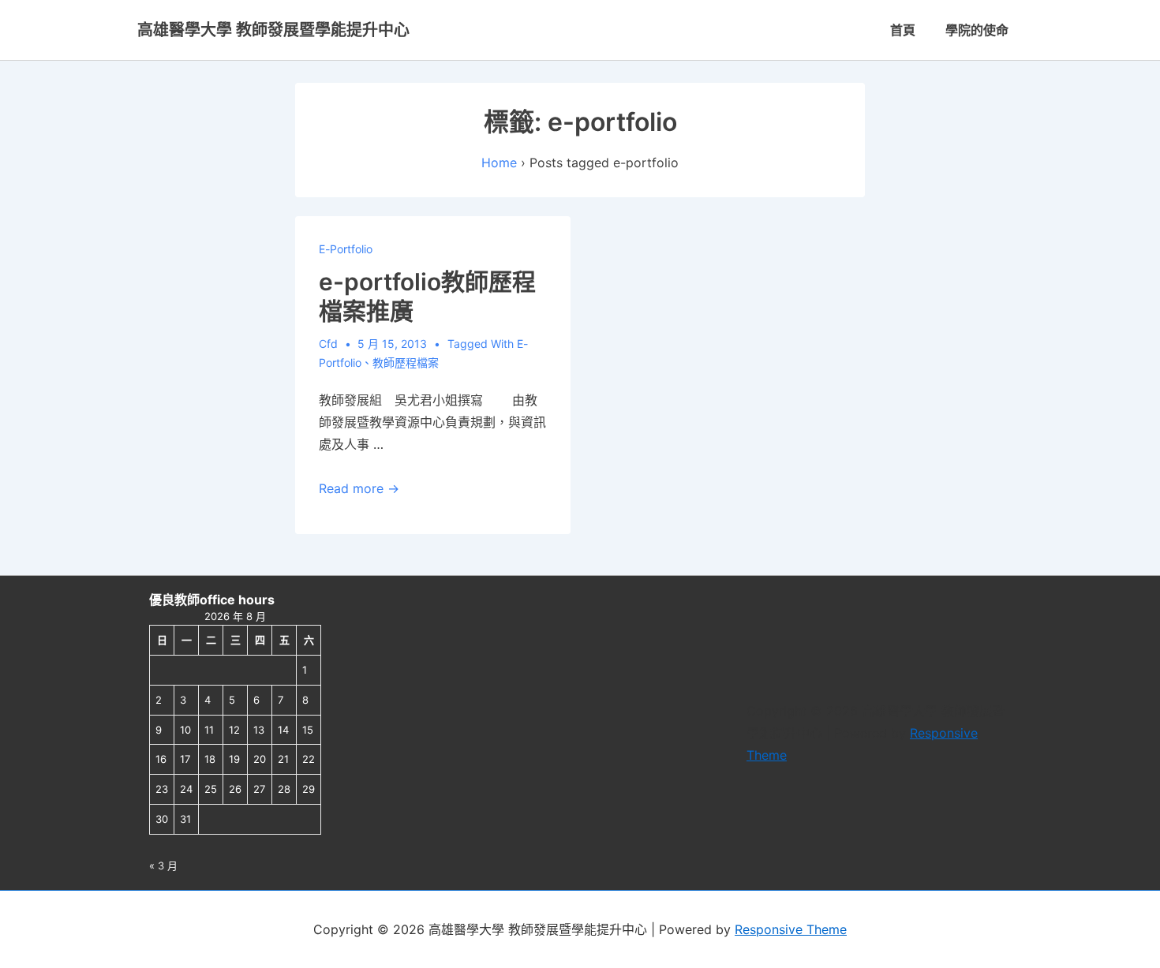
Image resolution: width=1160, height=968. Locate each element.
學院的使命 (976, 30)
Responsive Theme (791, 929)
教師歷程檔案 (405, 362)
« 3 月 (163, 865)
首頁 (902, 30)
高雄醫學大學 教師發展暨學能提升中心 (273, 30)
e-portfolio (345, 249)
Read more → (359, 488)
